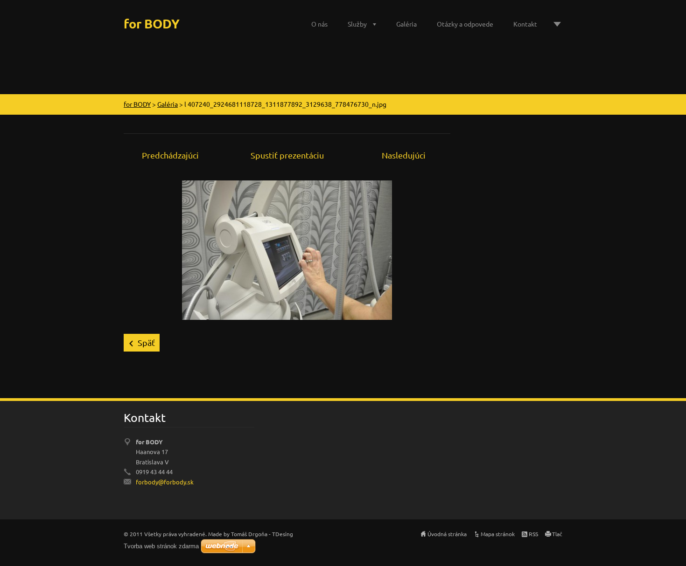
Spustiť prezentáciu (287, 155)
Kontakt (525, 24)
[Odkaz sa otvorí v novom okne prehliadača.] (287, 249)
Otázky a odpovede (465, 24)
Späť (146, 342)
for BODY (137, 104)
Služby (357, 24)
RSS (533, 534)
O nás (319, 24)
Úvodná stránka (447, 534)
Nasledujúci (404, 155)
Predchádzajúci (170, 155)
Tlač (557, 534)
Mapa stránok (498, 534)
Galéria (406, 24)
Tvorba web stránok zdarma (161, 546)
